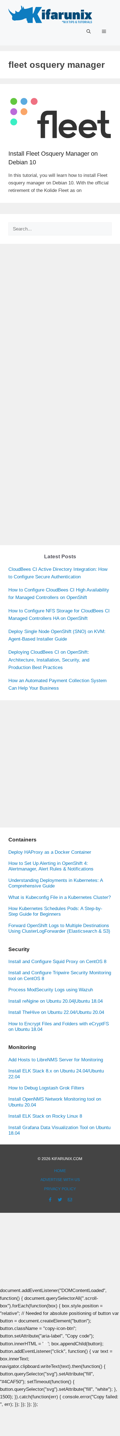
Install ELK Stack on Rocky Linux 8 (45, 1116)
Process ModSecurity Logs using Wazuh (50, 989)
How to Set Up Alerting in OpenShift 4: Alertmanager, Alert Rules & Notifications (50, 866)
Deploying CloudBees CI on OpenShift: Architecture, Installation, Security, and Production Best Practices (48, 660)
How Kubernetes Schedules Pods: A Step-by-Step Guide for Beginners (55, 911)
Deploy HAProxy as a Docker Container (49, 852)
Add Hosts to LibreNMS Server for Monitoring (55, 1059)
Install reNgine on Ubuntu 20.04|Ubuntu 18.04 (55, 1001)
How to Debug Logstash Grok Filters (46, 1088)
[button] (88, 31)
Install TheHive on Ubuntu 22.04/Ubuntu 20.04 (56, 1012)
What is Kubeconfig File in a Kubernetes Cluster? (59, 897)
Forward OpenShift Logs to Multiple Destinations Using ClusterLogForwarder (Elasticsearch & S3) (59, 928)
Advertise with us (60, 1179)
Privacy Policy (60, 1189)
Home (60, 1170)
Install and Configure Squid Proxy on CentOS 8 (57, 961)
